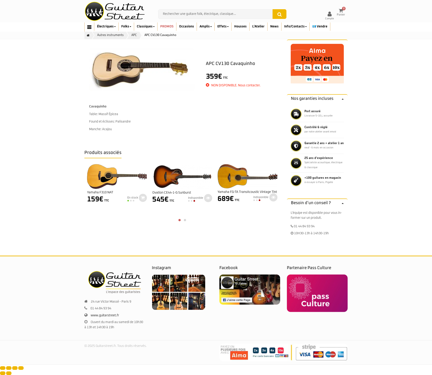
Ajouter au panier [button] (143, 198)
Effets (222, 26)
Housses (240, 26)
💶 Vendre (319, 26)
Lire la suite (208, 198)
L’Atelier (258, 26)
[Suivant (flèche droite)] (8, 373)
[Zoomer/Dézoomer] (2, 368)
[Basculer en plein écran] (8, 368)
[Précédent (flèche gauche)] (2, 373)
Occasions (186, 26)
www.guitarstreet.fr (105, 315)
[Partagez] (15, 368)
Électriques (105, 26)
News (274, 26)
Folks (125, 26)
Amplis (205, 26)
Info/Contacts (294, 26)
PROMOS (166, 26)
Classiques (145, 26)
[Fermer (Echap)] (21, 368)
